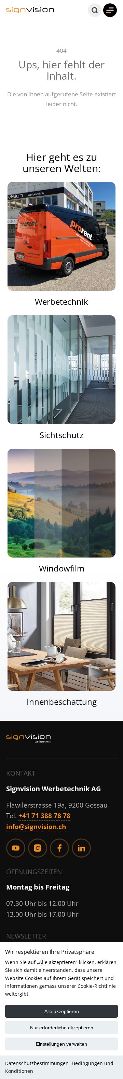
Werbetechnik (61, 302)
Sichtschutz (61, 435)
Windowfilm (61, 568)
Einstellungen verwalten (61, 1044)
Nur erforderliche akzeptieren (61, 1027)
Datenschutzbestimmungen (37, 1063)
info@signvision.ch (36, 826)
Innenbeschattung (62, 702)
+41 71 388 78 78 (44, 815)
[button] (94, 10)
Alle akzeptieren (61, 1011)
